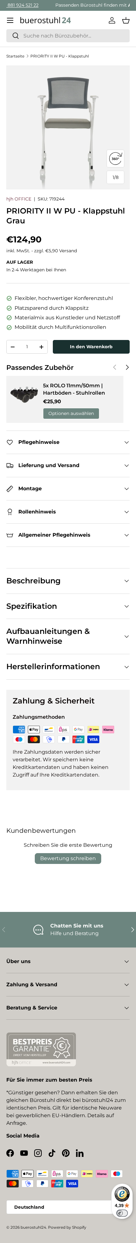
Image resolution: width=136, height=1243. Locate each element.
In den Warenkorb (91, 347)
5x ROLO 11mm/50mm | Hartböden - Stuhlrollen (74, 389)
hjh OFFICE (18, 199)
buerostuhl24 (33, 1227)
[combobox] (68, 35)
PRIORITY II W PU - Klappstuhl (59, 56)
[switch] (122, 1213)
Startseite (15, 56)
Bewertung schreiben (68, 858)
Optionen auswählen (71, 413)
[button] (126, 20)
